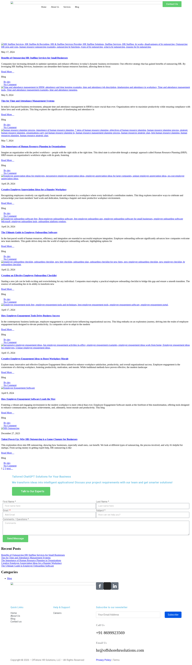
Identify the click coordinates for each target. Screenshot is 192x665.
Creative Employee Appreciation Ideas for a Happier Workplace (33, 189)
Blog (77, 7)
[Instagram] (107, 586)
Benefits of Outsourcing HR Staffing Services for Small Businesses (34, 58)
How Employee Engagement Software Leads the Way (28, 399)
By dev (7, 82)
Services (66, 7)
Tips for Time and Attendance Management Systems (27, 101)
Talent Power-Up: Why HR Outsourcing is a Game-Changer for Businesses (39, 439)
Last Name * (102, 501)
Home (43, 7)
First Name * (9, 501)
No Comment (10, 84)
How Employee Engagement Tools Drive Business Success (30, 315)
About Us (55, 7)
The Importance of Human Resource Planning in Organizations (33, 146)
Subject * (100, 510)
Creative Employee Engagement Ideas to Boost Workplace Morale (34, 358)
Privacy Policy (103, 660)
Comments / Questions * (16, 519)
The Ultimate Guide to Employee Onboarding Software (29, 232)
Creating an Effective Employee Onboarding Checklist (29, 275)
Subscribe (173, 614)
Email (6, 510)
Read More (6, 71)
